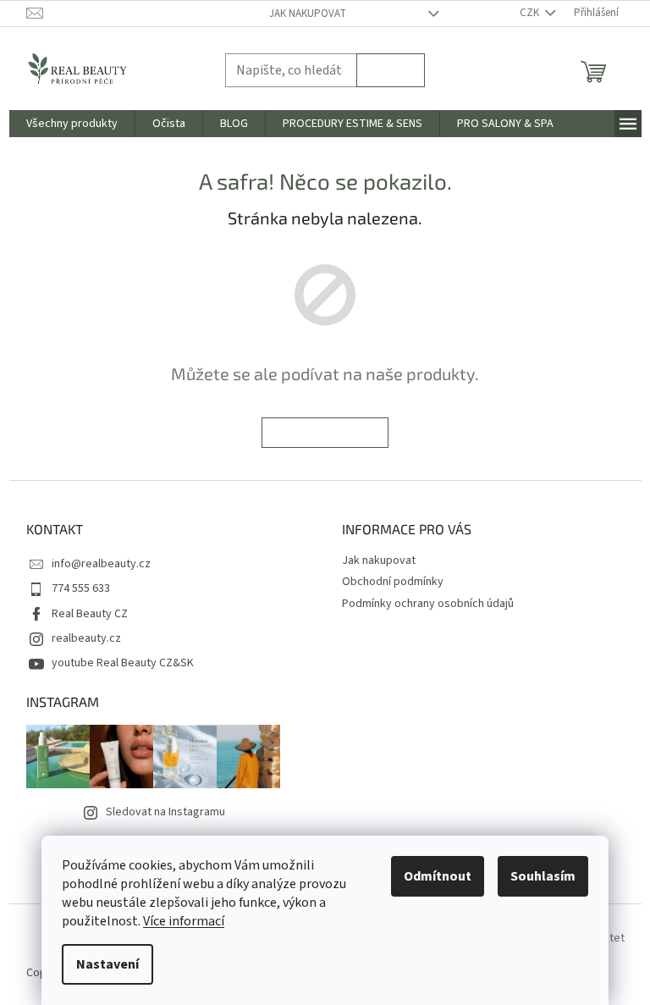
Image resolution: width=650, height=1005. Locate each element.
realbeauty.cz (86, 638)
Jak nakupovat (307, 13)
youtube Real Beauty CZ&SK (123, 662)
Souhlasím (543, 876)
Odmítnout (437, 876)
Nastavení (107, 964)
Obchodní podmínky (392, 581)
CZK (531, 12)
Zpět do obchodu (325, 432)
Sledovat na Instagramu (165, 811)
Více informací (183, 921)
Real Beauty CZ (90, 613)
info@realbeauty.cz (101, 563)
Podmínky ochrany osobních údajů (428, 603)
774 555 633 (81, 588)
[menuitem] (72, 123)
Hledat (390, 70)
